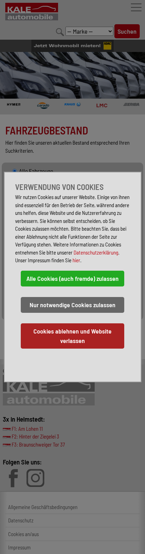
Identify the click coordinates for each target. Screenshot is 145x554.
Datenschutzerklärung (96, 252)
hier (76, 260)
